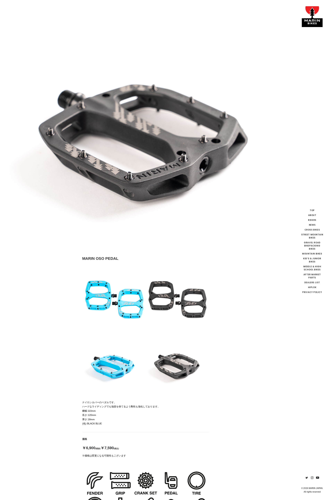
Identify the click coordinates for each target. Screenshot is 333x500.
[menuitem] (312, 210)
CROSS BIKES (312, 229)
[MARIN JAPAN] (312, 16)
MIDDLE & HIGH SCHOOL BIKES (312, 268)
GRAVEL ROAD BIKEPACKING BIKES (312, 245)
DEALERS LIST (312, 282)
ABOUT (312, 215)
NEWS (312, 224)
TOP (312, 210)
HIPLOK (312, 287)
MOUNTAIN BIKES (312, 253)
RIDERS (312, 220)
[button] (307, 478)
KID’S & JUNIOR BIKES (312, 260)
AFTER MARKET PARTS (312, 276)
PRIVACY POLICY (312, 292)
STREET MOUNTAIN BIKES (312, 236)
